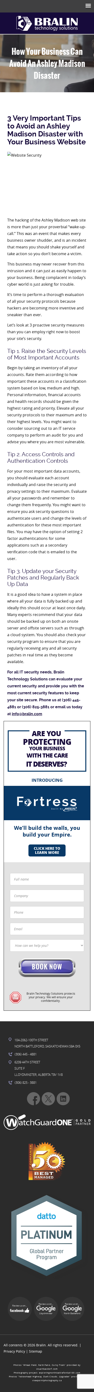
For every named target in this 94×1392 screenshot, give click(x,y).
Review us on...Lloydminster (46, 1309)
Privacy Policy (14, 1351)
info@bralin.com (27, 714)
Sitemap (35, 1351)
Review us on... (19, 1305)
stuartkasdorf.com (47, 1369)
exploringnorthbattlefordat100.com (60, 1373)
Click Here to (47, 850)
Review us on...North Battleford (72, 1309)
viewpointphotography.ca (47, 1380)
